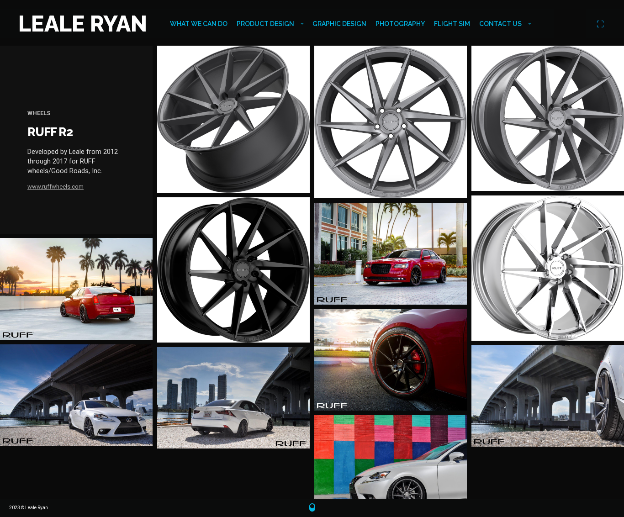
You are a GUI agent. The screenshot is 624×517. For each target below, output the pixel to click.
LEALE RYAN (82, 24)
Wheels (38, 113)
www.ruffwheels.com (55, 186)
